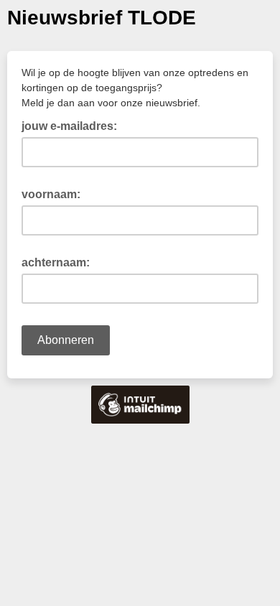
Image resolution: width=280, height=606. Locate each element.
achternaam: (56, 262)
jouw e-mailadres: (74, 125)
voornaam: (51, 194)
